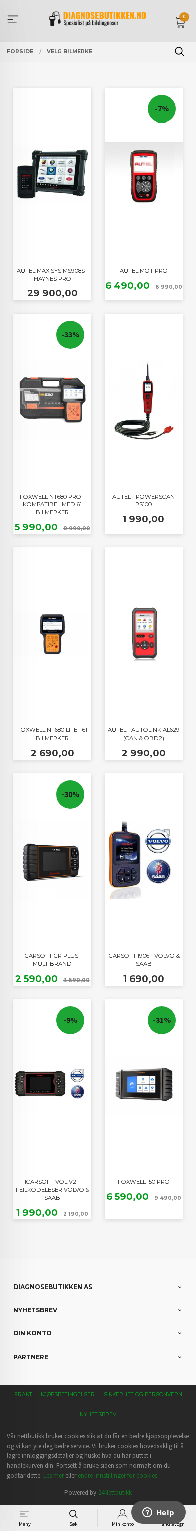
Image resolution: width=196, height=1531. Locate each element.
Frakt (23, 1394)
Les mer (53, 1475)
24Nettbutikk (115, 1492)
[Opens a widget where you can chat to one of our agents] (158, 1513)
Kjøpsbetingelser (68, 1394)
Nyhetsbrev (98, 1414)
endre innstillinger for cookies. (118, 1475)
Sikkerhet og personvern (143, 1394)
